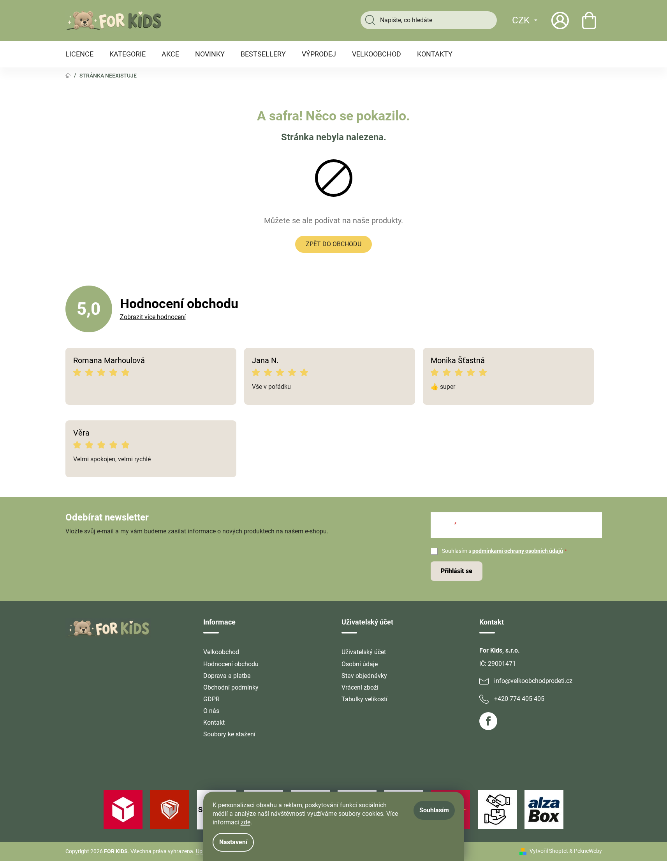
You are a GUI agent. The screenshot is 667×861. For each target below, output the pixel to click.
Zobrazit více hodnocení (153, 317)
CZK (521, 20)
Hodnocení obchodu (231, 664)
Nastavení (233, 842)
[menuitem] (79, 54)
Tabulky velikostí (364, 699)
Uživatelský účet (363, 652)
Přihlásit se (456, 571)
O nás (211, 711)
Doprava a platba (227, 675)
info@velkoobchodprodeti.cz (533, 681)
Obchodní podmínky (231, 687)
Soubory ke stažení (229, 734)
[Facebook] (488, 721)
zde (245, 822)
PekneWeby (588, 851)
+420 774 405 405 (519, 698)
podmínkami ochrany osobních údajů (517, 551)
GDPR (211, 699)
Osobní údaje (359, 664)
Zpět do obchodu (333, 244)
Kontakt (214, 722)
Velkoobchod (221, 652)
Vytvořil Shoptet (549, 851)
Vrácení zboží (359, 687)
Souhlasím (434, 810)
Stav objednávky (364, 675)
